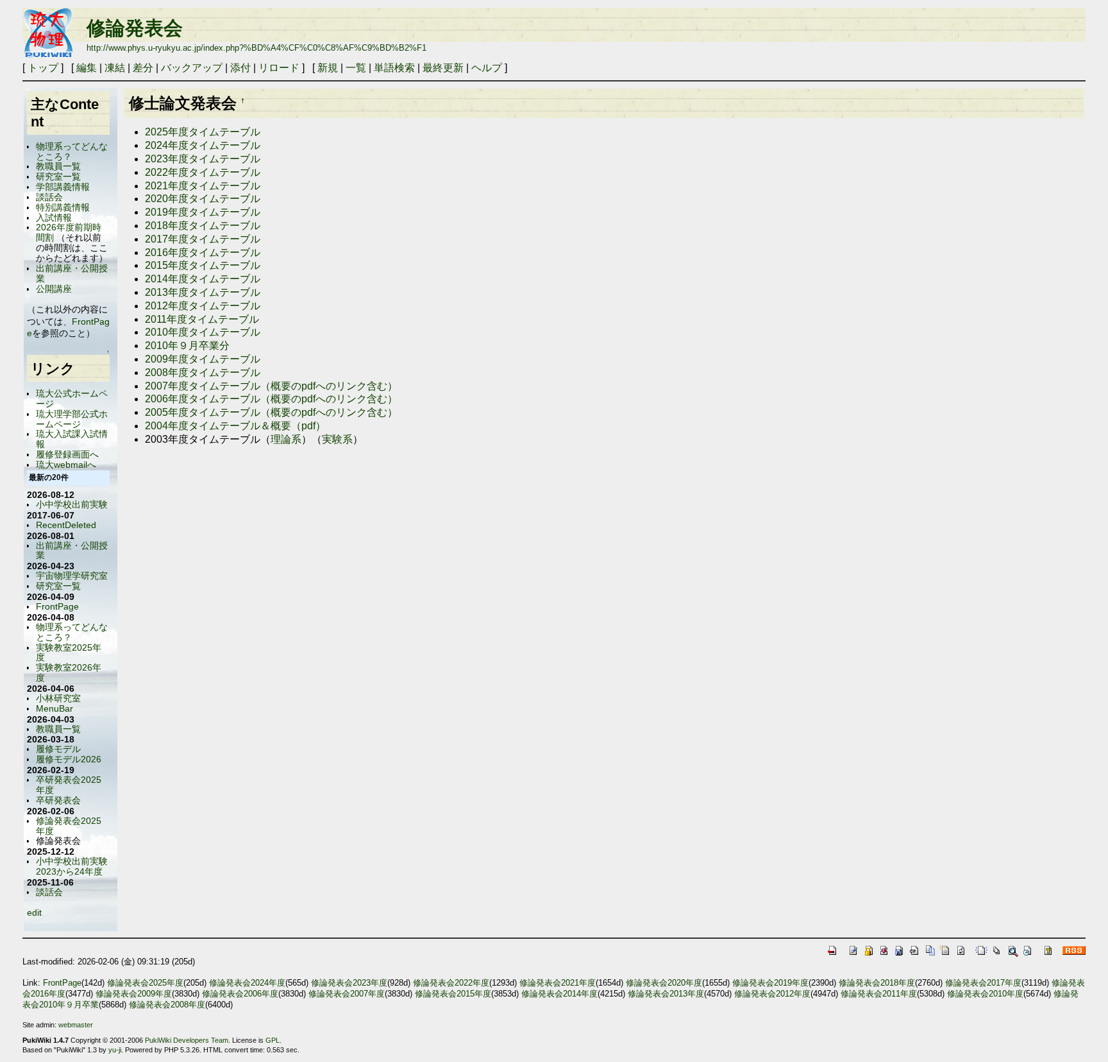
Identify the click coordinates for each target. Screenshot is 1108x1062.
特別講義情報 (63, 207)
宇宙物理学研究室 (72, 575)
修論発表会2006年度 (240, 993)
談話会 (49, 197)
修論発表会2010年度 (985, 993)
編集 (86, 67)
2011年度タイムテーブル (202, 319)
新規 (327, 67)
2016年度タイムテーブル (202, 252)
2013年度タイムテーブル (202, 292)
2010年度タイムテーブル (202, 332)
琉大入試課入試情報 (72, 439)
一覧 (356, 67)
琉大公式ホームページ (72, 398)
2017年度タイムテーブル (202, 239)
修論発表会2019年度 (770, 983)
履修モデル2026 (68, 759)
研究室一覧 (58, 176)
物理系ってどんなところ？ (72, 151)
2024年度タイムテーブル (202, 145)
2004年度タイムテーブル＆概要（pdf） (235, 425)
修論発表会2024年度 (247, 983)
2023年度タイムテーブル (202, 158)
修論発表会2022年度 (451, 983)
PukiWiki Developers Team (186, 1040)
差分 (143, 67)
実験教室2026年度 (68, 672)
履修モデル (58, 749)
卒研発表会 (58, 800)
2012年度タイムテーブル (202, 305)
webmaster (75, 1025)
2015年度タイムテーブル (202, 265)
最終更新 (443, 67)
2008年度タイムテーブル (202, 372)
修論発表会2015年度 (453, 993)
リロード (278, 67)
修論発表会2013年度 (666, 993)
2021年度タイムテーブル (202, 185)
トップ (43, 67)
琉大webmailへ (66, 464)
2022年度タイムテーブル (202, 172)
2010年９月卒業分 (187, 345)
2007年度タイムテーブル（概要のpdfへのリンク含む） (271, 386)
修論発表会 (135, 28)
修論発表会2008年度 (167, 1004)
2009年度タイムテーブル (202, 359)
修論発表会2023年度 (349, 983)
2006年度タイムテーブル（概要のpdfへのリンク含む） (271, 398)
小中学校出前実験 (72, 504)
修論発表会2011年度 (879, 993)
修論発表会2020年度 (664, 983)
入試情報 (54, 217)
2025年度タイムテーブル (202, 131)
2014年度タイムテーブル (202, 278)
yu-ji (114, 1050)
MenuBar (54, 708)
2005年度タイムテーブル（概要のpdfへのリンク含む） (271, 412)
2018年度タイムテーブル (202, 225)
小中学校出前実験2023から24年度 (72, 866)
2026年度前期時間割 (68, 232)
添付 (240, 67)
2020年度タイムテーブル (202, 198)
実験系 (337, 439)
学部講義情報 (63, 187)
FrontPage (57, 606)
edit (34, 912)
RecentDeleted (66, 525)
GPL (272, 1040)
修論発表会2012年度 (772, 993)
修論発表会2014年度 (559, 993)
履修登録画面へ (67, 454)
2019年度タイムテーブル (202, 212)
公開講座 (54, 289)
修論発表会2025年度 (68, 826)
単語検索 (394, 67)
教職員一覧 (58, 166)
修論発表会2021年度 (557, 983)
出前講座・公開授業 (72, 273)
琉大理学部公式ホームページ (72, 419)
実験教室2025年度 (68, 652)
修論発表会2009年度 (134, 993)
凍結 (115, 67)
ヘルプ (486, 67)
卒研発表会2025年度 (68, 785)
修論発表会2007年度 (346, 993)
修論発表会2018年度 (877, 983)
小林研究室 (58, 698)
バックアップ (191, 67)
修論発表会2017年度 (983, 983)
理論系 (286, 439)
